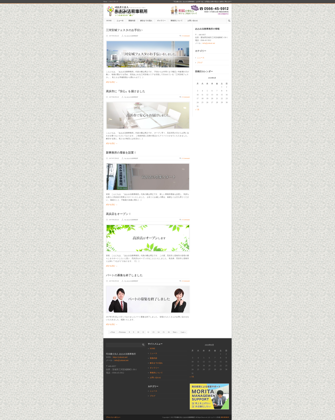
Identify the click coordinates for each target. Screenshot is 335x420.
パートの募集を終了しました (124, 275)
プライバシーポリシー (113, 417)
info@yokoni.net (208, 43)
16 (169, 332)
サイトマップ (113, 1)
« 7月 (197, 110)
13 (153, 332)
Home (105, 1)
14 (158, 332)
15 (163, 332)
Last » (183, 332)
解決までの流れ (146, 21)
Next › (175, 332)
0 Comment (186, 36)
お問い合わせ (193, 21)
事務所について (177, 21)
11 (143, 332)
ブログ (200, 63)
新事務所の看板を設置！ (121, 152)
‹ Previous (122, 332)
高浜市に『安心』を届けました (125, 91)
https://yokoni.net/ (120, 357)
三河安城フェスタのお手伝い (124, 30)
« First (112, 332)
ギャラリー (161, 21)
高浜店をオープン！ (118, 213)
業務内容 (132, 21)
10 (138, 332)
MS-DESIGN (225, 417)
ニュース (120, 21)
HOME (109, 21)
